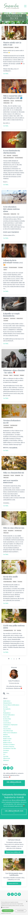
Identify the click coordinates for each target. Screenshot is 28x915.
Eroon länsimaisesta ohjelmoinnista (11, 151)
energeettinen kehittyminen (11, 705)
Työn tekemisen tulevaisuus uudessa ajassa (11, 209)
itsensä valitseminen (8, 581)
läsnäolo (5, 727)
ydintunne (22, 375)
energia (12, 100)
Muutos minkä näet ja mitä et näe (12, 43)
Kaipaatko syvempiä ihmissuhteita (11, 314)
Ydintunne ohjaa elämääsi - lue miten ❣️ (14, 371)
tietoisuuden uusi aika (8, 427)
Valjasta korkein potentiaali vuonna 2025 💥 (13, 262)
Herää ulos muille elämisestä (10, 577)
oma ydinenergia (18, 100)
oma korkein (12, 318)
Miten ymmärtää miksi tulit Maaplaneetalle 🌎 (12, 97)
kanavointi (9, 155)
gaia (4, 155)
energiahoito (6, 425)
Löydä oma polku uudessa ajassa (14, 626)
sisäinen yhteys (20, 318)
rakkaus (14, 581)
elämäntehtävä (6, 100)
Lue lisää (22, 905)
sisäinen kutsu (6, 102)
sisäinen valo (13, 213)
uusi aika (16, 47)
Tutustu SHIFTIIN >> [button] (14, 883)
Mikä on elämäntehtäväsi (13, 472)
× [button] (26, 901)
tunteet (5, 269)
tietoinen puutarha (19, 157)
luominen (5, 267)
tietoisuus (20, 267)
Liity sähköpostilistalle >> (14, 783)
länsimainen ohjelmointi (9, 157)
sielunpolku (17, 475)
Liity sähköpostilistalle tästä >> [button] (14, 812)
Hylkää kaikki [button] (20, 910)
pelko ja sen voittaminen (8, 47)
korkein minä (7, 719)
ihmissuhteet (6, 318)
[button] (14, 907)
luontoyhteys (15, 155)
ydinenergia (16, 375)
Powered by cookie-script (6, 913)
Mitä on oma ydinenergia (13, 528)
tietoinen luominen (13, 267)
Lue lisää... (6, 73)
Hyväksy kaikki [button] (7, 910)
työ (11, 102)
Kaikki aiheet (6, 701)
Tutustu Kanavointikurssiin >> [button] (14, 852)
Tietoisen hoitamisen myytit (11, 421)
